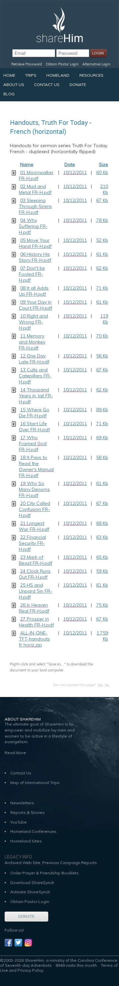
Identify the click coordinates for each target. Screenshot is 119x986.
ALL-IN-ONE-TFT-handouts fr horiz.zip (34, 639)
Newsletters (22, 802)
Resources (91, 75)
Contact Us (47, 84)
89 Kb (102, 410)
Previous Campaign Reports (69, 862)
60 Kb (102, 172)
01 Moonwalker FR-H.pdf (36, 175)
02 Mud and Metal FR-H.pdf (35, 189)
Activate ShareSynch (30, 891)
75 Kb (102, 605)
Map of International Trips (35, 782)
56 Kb (102, 356)
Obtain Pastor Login (62, 64)
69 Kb (102, 438)
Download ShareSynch (32, 882)
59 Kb (102, 571)
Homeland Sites (26, 840)
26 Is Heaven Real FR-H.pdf (34, 608)
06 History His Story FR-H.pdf (35, 257)
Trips (30, 75)
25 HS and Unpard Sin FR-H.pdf (35, 591)
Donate (77, 84)
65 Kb (102, 557)
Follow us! (14, 930)
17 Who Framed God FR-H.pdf (33, 443)
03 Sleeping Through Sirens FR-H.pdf (35, 206)
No (107, 685)
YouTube (18, 822)
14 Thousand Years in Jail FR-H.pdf (36, 396)
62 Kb (102, 268)
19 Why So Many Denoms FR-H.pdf (34, 489)
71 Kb (102, 288)
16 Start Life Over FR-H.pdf (34, 427)
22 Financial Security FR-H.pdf (32, 543)
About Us (13, 84)
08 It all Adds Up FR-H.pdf (34, 291)
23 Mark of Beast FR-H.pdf (35, 560)
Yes (100, 685)
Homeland (57, 75)
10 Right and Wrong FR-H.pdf (33, 322)
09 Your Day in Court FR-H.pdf (35, 305)
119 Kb (104, 319)
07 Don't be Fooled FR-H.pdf (32, 274)
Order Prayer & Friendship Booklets (44, 872)
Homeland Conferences (33, 831)
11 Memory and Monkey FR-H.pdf (32, 342)
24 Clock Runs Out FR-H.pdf (35, 574)
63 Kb (102, 537)
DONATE (26, 916)
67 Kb (102, 200)
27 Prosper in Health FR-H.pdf (36, 622)
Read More (15, 752)
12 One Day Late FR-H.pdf (34, 359)
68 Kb (102, 523)
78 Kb (102, 220)
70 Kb (102, 336)
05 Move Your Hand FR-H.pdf (35, 243)
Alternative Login (96, 64)
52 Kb (102, 240)
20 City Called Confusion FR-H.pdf (34, 509)
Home (9, 75)
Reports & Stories (27, 812)
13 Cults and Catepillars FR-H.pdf (35, 376)
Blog (9, 93)
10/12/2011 (75, 172)
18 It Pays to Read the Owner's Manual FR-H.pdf (36, 466)
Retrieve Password (26, 64)
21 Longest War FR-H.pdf (34, 526)
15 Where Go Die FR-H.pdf (34, 413)
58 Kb (102, 457)
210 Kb (104, 189)
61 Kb (102, 254)
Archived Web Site (22, 862)
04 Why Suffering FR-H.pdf (33, 226)
